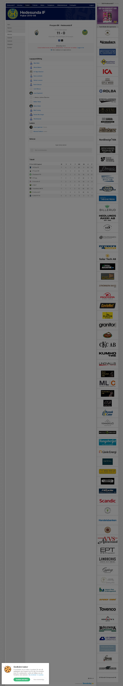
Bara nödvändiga (39, 679)
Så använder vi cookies (35, 675)
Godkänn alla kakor (22, 679)
